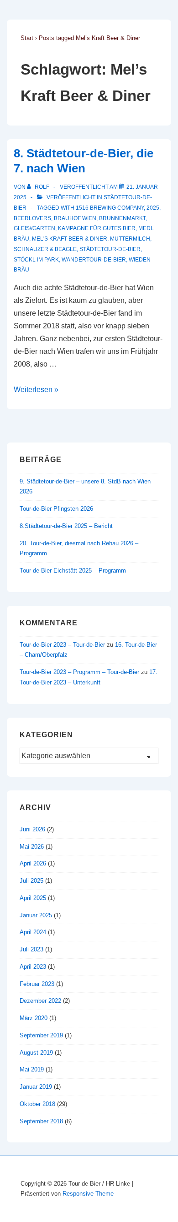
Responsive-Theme (88, 1193)
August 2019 (36, 1052)
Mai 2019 (32, 1069)
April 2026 (33, 863)
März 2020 (33, 1018)
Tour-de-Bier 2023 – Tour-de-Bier (62, 644)
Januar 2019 (36, 1086)
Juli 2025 (31, 880)
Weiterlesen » (36, 389)
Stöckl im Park (36, 259)
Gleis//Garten (34, 228)
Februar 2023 (37, 984)
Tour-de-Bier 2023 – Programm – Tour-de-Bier (79, 672)
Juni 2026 (32, 829)
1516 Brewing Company (110, 208)
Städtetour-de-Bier (110, 249)
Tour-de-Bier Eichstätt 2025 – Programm (73, 570)
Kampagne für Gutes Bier (97, 228)
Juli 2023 (31, 949)
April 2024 (33, 932)
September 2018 (41, 1121)
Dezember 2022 (40, 1000)
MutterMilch (130, 239)
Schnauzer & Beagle (45, 249)
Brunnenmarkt (122, 218)
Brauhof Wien (75, 218)
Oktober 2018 (37, 1104)
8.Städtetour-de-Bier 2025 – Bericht (66, 526)
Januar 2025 (36, 915)
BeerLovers (32, 218)
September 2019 (41, 1035)
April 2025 (33, 898)
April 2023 (33, 966)
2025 (153, 208)
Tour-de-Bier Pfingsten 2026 (56, 508)
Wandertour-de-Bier (94, 259)
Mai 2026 (32, 846)
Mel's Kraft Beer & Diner (69, 239)
